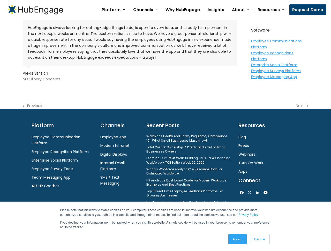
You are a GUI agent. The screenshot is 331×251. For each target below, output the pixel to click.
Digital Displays (113, 154)
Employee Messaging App (274, 76)
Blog (242, 137)
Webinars (246, 154)
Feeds (243, 145)
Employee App (113, 137)
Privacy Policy (248, 214)
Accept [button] (237, 239)
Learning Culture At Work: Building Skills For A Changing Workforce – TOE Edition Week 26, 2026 (188, 160)
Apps (242, 171)
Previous (32, 106)
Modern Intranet (115, 145)
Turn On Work (250, 162)
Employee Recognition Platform (60, 151)
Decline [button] (259, 239)
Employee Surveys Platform (276, 70)
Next (300, 106)
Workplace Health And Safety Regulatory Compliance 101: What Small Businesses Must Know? (186, 138)
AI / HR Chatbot (45, 185)
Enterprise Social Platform (274, 64)
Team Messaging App (51, 177)
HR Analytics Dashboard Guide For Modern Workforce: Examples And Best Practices (186, 182)
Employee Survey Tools (52, 168)
